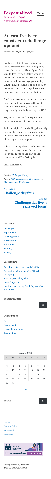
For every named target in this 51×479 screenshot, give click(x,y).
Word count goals (11, 182)
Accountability (11, 325)
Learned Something (13, 329)
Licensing (8, 434)
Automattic (22, 468)
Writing (25, 175)
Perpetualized (18, 13)
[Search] (43, 305)
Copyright (9, 430)
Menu (40, 13)
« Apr (24, 390)
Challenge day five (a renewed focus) (31, 203)
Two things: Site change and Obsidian (22, 267)
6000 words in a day (19, 179)
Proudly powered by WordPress (16, 465)
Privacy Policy (11, 426)
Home (7, 422)
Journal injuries (11, 282)
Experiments (10, 232)
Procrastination (35, 179)
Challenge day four (19, 191)
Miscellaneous (10, 240)
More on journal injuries (16, 278)
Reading (8, 248)
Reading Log (10, 333)
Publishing (9, 244)
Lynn (31, 51)
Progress (8, 321)
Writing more (24, 182)
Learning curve (11, 236)
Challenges (16, 175)
